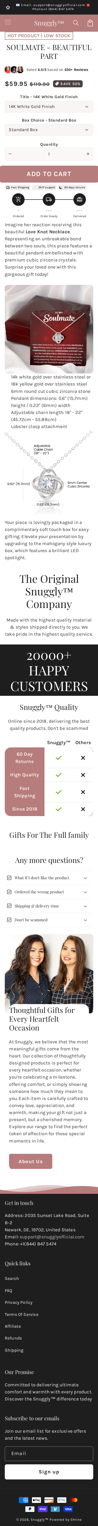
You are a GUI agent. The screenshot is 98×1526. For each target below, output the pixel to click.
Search (12, 1278)
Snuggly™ (39, 1519)
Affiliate (13, 1326)
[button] (76, 23)
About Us (31, 1161)
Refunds (13, 1338)
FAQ (8, 1290)
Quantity (49, 144)
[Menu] (8, 23)
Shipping (14, 1350)
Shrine (76, 1519)
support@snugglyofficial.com (52, 1237)
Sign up (49, 1472)
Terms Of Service (21, 1314)
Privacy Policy (19, 1302)
